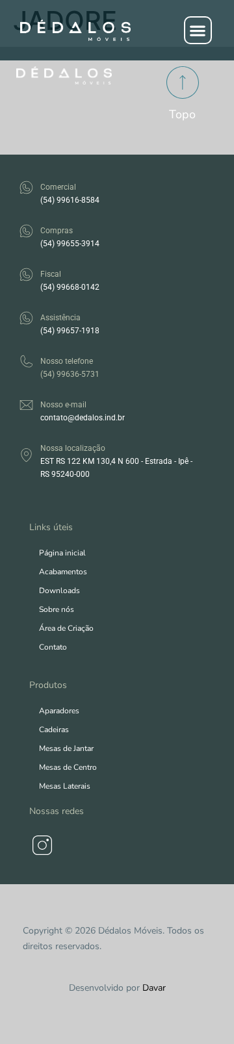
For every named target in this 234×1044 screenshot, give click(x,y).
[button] (198, 30)
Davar (154, 988)
